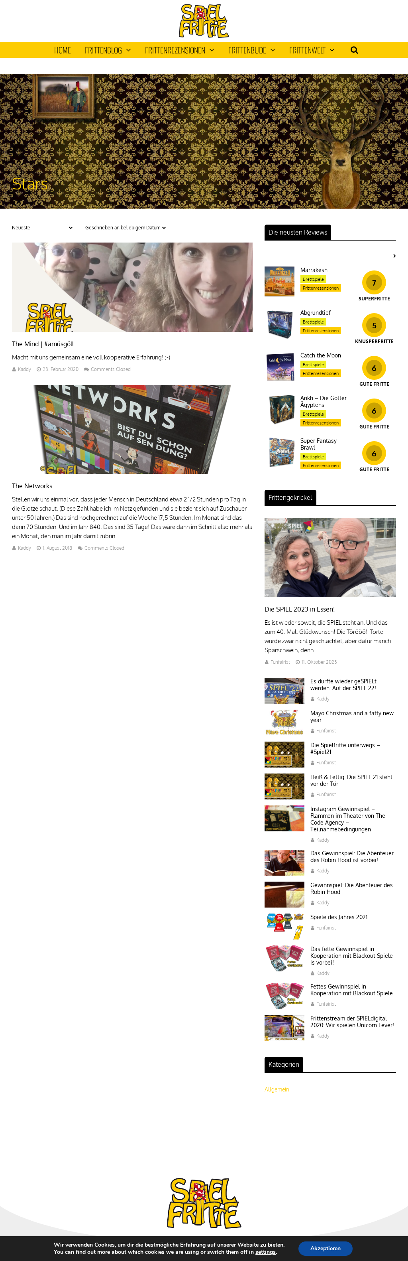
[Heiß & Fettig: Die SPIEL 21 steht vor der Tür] (284, 797)
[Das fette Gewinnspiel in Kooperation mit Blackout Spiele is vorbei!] (284, 969)
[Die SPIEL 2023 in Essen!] (330, 595)
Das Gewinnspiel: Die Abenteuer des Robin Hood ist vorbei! (352, 856)
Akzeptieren (325, 1248)
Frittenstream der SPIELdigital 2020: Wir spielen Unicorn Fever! (352, 1021)
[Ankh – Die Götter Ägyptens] (279, 422)
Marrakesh (314, 269)
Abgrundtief (315, 312)
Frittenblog (103, 50)
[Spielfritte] (204, 36)
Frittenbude (247, 50)
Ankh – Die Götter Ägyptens (323, 401)
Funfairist (280, 662)
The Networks (32, 486)
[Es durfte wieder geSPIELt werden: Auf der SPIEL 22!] (284, 701)
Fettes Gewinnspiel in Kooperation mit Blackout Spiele (351, 990)
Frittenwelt (307, 50)
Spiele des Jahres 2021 (338, 917)
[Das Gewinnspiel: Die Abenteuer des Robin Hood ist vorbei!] (284, 873)
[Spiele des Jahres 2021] (284, 937)
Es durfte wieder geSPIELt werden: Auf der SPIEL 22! (343, 684)
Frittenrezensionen (175, 50)
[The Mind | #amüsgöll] (132, 329)
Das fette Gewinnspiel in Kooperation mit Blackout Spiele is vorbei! (351, 955)
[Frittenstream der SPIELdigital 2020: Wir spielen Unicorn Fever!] (284, 1038)
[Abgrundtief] (279, 337)
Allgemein (277, 1089)
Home (62, 50)
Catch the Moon (320, 355)
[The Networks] (132, 471)
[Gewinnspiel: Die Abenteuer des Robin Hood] (284, 905)
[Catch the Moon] (279, 379)
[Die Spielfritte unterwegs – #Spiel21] (284, 765)
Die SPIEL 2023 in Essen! (300, 609)
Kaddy (24, 369)
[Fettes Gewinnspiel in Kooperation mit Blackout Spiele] (284, 1006)
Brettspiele (313, 279)
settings (265, 1252)
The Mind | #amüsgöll (43, 344)
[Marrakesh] (279, 294)
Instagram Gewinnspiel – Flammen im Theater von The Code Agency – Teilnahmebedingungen (347, 819)
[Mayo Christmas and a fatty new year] (284, 733)
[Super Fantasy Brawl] (279, 465)
